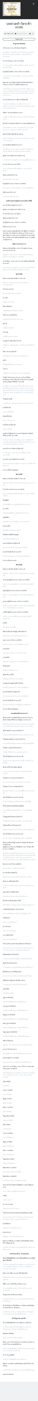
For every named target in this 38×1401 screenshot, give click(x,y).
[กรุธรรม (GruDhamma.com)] (12, 15)
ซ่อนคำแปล (19, 39)
